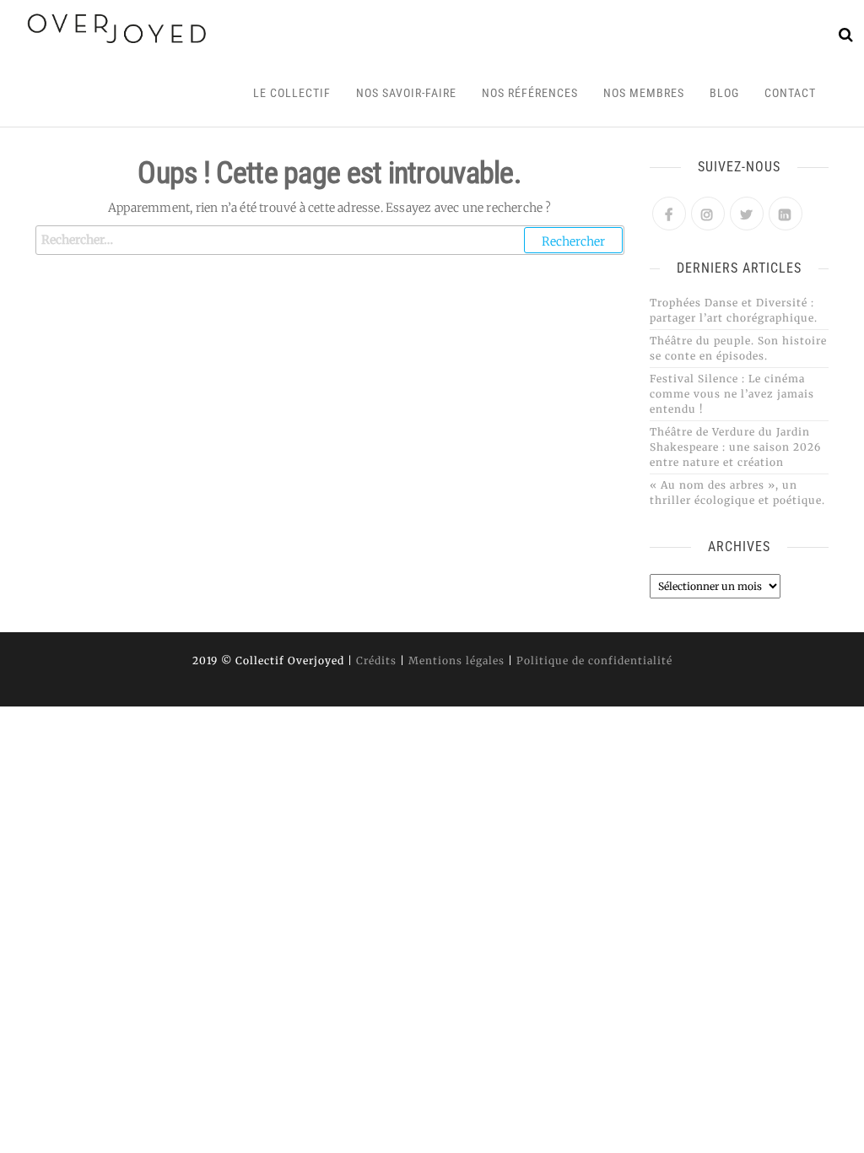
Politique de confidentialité (594, 660)
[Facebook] (669, 213)
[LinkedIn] (785, 213)
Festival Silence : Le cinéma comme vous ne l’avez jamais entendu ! (732, 393)
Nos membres (643, 93)
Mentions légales (456, 660)
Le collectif (292, 93)
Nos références (530, 93)
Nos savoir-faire (406, 93)
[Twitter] (747, 213)
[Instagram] (708, 213)
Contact (790, 93)
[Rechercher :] (329, 240)
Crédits (376, 660)
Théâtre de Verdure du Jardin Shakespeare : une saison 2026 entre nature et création (735, 446)
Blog (724, 93)
